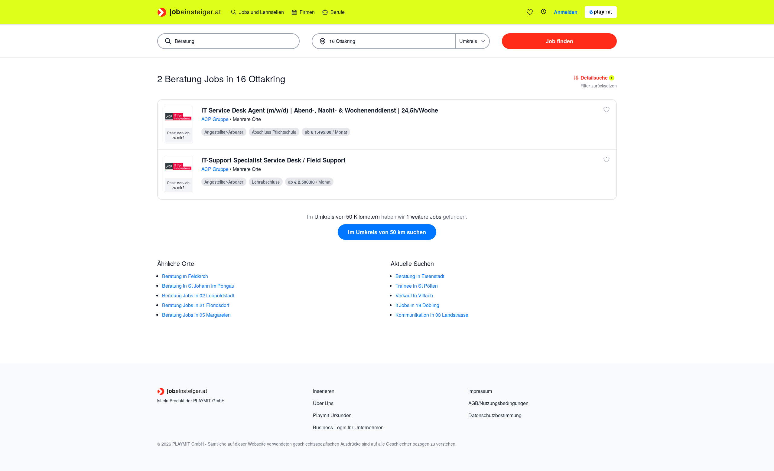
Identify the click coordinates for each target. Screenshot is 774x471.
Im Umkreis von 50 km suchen (387, 232)
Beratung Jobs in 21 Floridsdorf (195, 305)
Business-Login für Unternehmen (348, 427)
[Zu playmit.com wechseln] (601, 12)
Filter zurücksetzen (598, 86)
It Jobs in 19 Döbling (417, 305)
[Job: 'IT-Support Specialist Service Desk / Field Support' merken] (606, 159)
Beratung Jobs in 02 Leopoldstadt (198, 295)
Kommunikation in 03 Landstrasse (431, 314)
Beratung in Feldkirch (185, 276)
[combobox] (228, 41)
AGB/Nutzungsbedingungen (498, 403)
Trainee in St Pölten (416, 285)
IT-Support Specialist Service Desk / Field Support (273, 159)
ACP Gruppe (215, 119)
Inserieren (323, 391)
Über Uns (323, 403)
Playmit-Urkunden (332, 415)
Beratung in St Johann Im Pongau (198, 285)
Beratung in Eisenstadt (419, 276)
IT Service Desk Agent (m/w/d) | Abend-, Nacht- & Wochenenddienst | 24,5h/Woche (319, 110)
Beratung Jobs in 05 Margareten (196, 314)
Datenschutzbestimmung (495, 415)
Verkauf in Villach (414, 295)
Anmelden (565, 11)
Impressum (480, 391)
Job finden (559, 41)
